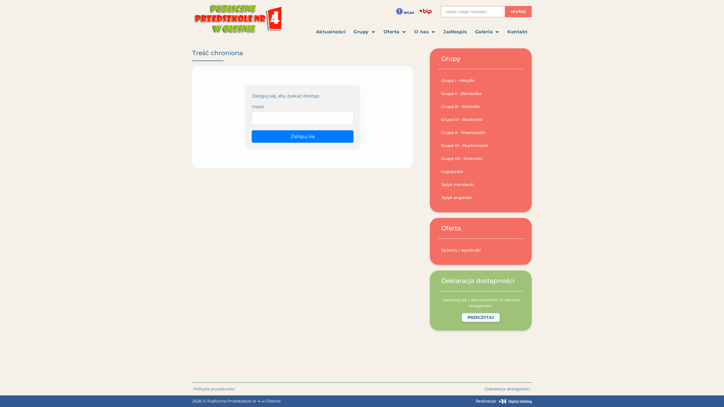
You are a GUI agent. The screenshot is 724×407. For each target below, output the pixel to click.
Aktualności (331, 31)
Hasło (258, 106)
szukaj (518, 11)
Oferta (391, 31)
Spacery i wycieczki (461, 250)
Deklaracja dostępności (508, 388)
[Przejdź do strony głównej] (237, 21)
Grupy (361, 31)
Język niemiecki (457, 184)
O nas (421, 31)
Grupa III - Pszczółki (460, 106)
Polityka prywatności (214, 388)
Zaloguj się (303, 136)
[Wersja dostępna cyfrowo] (405, 11)
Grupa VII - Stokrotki (461, 158)
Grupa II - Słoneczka (461, 93)
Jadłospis (455, 31)
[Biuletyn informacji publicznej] (425, 11)
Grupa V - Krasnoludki (463, 132)
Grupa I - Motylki (458, 80)
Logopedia (452, 171)
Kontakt (517, 31)
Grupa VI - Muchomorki (464, 145)
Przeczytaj (480, 317)
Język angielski (456, 197)
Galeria (484, 31)
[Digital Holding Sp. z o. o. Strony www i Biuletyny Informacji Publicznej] (515, 401)
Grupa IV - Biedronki (462, 119)
